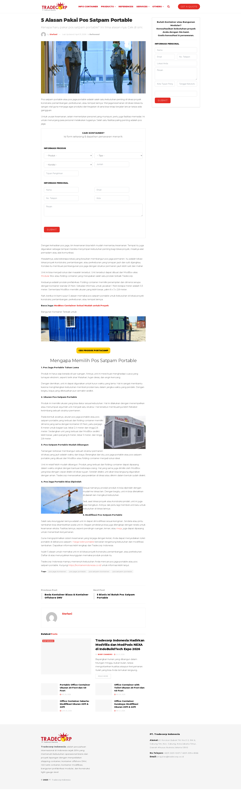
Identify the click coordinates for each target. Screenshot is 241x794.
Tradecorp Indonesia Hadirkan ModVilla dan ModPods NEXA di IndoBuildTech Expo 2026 (119, 644)
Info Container (88, 6)
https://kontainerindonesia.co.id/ (85, 565)
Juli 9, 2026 (119, 654)
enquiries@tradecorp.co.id (170, 757)
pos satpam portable (122, 571)
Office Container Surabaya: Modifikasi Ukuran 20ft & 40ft (126, 704)
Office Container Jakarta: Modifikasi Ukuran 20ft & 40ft (74, 704)
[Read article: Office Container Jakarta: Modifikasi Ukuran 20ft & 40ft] (49, 706)
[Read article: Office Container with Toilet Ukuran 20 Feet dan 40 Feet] (103, 689)
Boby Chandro (105, 654)
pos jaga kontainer (57, 571)
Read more (104, 676)
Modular (45, 276)
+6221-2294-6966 (190, 753)
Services (142, 6)
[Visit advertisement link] (93, 579)
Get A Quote (189, 6)
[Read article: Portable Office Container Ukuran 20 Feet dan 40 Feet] (49, 689)
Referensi (95, 34)
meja (119, 528)
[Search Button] (168, 6)
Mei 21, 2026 (120, 711)
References (126, 6)
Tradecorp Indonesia (53, 746)
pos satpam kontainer (99, 571)
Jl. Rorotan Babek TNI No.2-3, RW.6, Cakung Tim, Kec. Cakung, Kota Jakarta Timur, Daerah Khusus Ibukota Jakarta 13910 (173, 744)
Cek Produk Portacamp (93, 350)
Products (107, 6)
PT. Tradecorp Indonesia (60, 780)
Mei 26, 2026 (66, 694)
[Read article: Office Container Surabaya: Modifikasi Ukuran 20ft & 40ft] (103, 706)
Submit (52, 229)
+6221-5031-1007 (172, 753)
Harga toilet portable (83, 541)
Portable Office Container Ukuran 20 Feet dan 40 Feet (75, 687)
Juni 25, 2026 (66, 711)
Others (157, 6)
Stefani (53, 34)
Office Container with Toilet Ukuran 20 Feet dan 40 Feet (129, 687)
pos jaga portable (77, 571)
